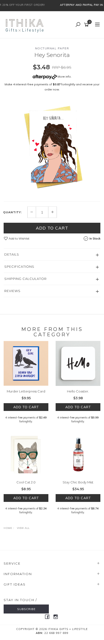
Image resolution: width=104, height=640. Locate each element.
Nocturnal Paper (52, 48)
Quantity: (12, 212)
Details (11, 254)
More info (64, 76)
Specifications (19, 266)
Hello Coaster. (78, 391)
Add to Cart (52, 228)
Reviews (12, 291)
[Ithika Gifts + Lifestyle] (25, 24)
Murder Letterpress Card (26, 391)
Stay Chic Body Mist (78, 482)
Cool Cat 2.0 (26, 482)
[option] (52, 147)
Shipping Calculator (25, 279)
